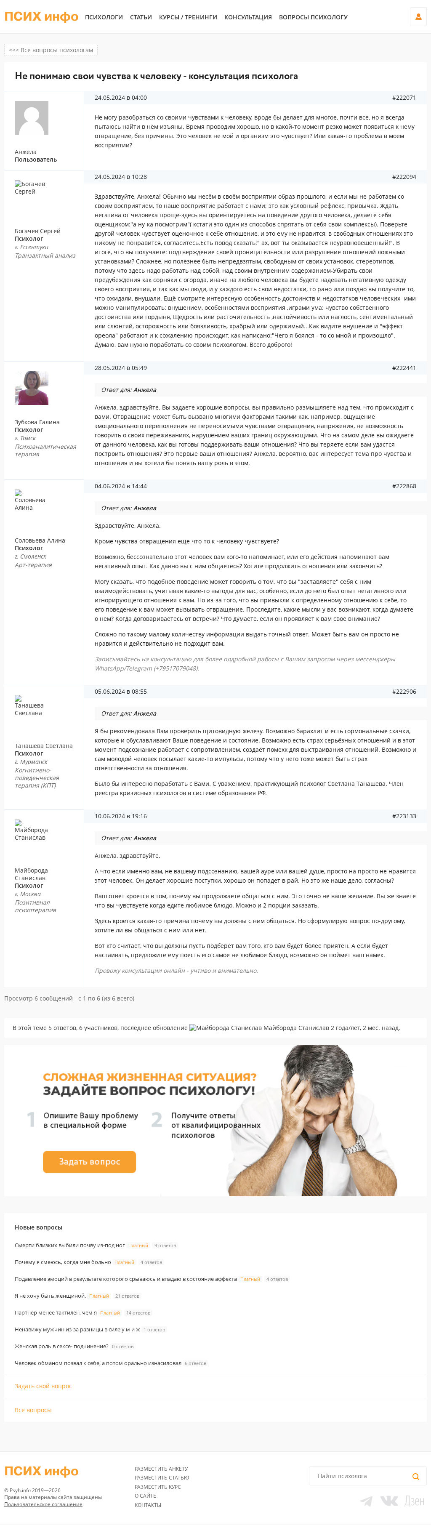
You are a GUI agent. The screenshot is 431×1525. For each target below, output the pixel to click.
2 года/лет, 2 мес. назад (365, 1028)
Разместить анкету (161, 1468)
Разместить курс (158, 1486)
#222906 (404, 691)
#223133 (404, 816)
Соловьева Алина (40, 540)
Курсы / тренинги (188, 17)
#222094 (404, 177)
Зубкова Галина (37, 422)
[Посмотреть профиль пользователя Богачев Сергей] (47, 197)
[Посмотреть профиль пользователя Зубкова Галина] (47, 388)
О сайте (145, 1495)
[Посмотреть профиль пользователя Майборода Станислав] (47, 836)
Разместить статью (162, 1477)
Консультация (248, 17)
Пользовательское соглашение (43, 1504)
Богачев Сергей (38, 231)
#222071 (404, 97)
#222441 (404, 368)
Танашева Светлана (44, 746)
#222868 (404, 486)
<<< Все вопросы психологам (51, 50)
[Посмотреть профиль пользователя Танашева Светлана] (47, 712)
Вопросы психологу (313, 17)
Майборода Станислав (31, 874)
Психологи (104, 17)
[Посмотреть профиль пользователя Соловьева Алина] (47, 506)
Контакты (148, 1505)
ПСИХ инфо (41, 17)
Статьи (141, 17)
